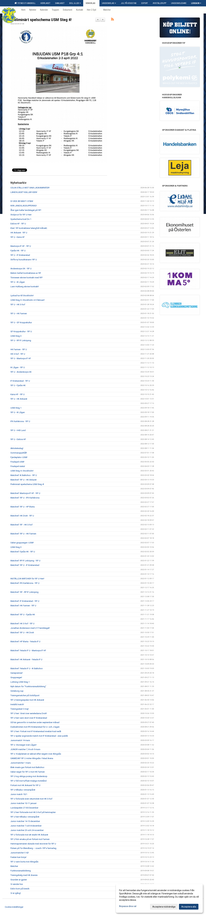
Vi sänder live (16, 884)
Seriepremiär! (16, 673)
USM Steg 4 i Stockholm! (21, 471)
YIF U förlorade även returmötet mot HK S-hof (31, 799)
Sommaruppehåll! (18, 453)
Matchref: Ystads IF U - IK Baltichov (26, 668)
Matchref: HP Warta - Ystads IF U (25, 641)
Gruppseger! (16, 677)
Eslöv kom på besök (19, 888)
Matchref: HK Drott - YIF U (22, 515)
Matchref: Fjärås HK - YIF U (22, 551)
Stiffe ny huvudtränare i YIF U (23, 259)
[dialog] (159, 898)
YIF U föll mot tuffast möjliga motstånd (28, 781)
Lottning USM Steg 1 (20, 682)
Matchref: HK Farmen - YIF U (23, 605)
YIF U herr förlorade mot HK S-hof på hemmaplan (33, 812)
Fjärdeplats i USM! (18, 457)
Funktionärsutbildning (20, 870)
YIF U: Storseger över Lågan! (23, 745)
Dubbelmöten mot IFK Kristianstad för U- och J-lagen (35, 727)
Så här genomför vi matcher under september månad (34, 722)
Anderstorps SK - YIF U (21, 268)
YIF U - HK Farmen (18, 313)
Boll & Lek (74, 3)
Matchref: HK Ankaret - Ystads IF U (26, 659)
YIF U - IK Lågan (17, 282)
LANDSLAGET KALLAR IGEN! (23, 192)
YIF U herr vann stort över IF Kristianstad (28, 718)
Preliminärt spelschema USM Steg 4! (40, 20)
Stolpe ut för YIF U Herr (21, 214)
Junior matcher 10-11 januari (23, 803)
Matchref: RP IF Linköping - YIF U (25, 560)
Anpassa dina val (127, 906)
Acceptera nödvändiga (163, 906)
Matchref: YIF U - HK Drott (22, 632)
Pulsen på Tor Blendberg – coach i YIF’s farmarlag (33, 848)
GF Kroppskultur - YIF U (21, 331)
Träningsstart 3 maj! (19, 709)
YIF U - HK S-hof (17, 304)
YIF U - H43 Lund (18, 430)
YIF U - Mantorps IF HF (20, 358)
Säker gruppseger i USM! (22, 542)
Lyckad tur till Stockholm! (22, 295)
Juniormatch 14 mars (20, 740)
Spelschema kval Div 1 (20, 219)
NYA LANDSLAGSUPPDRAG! (23, 205)
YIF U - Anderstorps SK (21, 372)
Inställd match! (17, 704)
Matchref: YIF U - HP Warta (22, 507)
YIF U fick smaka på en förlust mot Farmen (30, 839)
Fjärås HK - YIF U (18, 250)
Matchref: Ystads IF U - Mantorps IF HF (28, 650)
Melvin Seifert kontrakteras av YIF (25, 273)
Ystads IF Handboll (26, 3)
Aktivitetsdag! (16, 448)
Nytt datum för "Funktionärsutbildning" (28, 686)
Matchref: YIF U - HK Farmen (23, 533)
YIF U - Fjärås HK (18, 385)
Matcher (14, 866)
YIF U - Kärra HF (17, 237)
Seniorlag (90, 3)
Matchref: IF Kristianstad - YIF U (24, 601)
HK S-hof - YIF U (17, 354)
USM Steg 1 (15, 408)
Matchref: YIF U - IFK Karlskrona (24, 498)
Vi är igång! (15, 893)
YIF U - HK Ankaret (18, 399)
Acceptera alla (188, 906)
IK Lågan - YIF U (17, 367)
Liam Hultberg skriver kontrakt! (24, 286)
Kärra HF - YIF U (17, 394)
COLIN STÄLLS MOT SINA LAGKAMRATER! (30, 187)
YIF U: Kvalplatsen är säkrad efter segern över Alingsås (35, 754)
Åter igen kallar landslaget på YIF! (25, 210)
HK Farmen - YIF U (18, 349)
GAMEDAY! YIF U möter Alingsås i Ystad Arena (31, 758)
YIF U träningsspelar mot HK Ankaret (27, 700)
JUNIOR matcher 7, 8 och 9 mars (25, 749)
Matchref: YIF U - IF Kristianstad (24, 565)
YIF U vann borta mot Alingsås (24, 861)
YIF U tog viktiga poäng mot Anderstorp (28, 776)
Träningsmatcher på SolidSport (24, 695)
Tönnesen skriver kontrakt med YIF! (26, 277)
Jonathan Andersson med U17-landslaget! (30, 628)
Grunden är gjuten (18, 879)
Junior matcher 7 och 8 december (26, 826)
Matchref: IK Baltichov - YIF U (23, 475)
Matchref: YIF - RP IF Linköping (24, 592)
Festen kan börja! (18, 857)
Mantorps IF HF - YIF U (20, 246)
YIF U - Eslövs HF (18, 439)
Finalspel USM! (17, 462)
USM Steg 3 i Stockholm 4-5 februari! (27, 300)
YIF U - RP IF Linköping (20, 340)
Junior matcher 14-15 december (25, 821)
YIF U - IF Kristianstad (20, 255)
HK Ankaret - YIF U (18, 232)
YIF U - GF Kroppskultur (21, 322)
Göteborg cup (16, 691)
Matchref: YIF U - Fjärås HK (22, 614)
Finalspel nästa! (17, 466)
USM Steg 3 (15, 336)
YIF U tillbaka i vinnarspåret (22, 790)
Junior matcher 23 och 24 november (27, 830)
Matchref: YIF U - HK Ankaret (23, 480)
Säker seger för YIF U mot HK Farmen (27, 772)
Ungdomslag (108, 3)
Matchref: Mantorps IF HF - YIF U (25, 493)
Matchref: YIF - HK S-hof (21, 524)
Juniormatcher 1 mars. (20, 763)
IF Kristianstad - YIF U (20, 381)
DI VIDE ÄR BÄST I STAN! (21, 201)
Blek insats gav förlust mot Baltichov (27, 767)
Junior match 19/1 (18, 794)
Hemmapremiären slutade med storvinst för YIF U (33, 844)
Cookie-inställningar (14, 907)
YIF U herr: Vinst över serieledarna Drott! (28, 713)
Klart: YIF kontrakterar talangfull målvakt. (28, 228)
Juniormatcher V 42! (19, 852)
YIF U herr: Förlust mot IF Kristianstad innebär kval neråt (35, 731)
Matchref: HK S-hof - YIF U (22, 623)
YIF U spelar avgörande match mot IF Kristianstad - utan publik (39, 736)
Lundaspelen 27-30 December (24, 808)
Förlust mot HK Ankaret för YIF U (25, 785)
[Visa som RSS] (112, 20)
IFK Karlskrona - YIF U (20, 421)
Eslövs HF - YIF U (18, 223)
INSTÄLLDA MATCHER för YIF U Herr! (27, 578)
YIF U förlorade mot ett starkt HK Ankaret (29, 835)
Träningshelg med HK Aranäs (23, 875)
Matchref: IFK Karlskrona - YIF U (24, 583)
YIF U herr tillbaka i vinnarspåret (24, 817)
